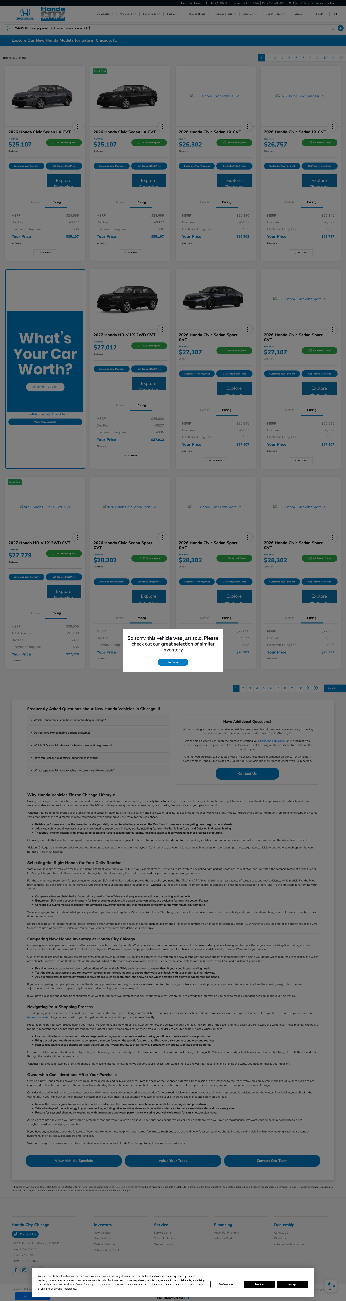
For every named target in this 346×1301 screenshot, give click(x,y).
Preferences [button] (70, 1288)
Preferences (226, 1284)
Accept (292, 1284)
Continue (173, 662)
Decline (259, 1284)
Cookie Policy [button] (155, 1284)
